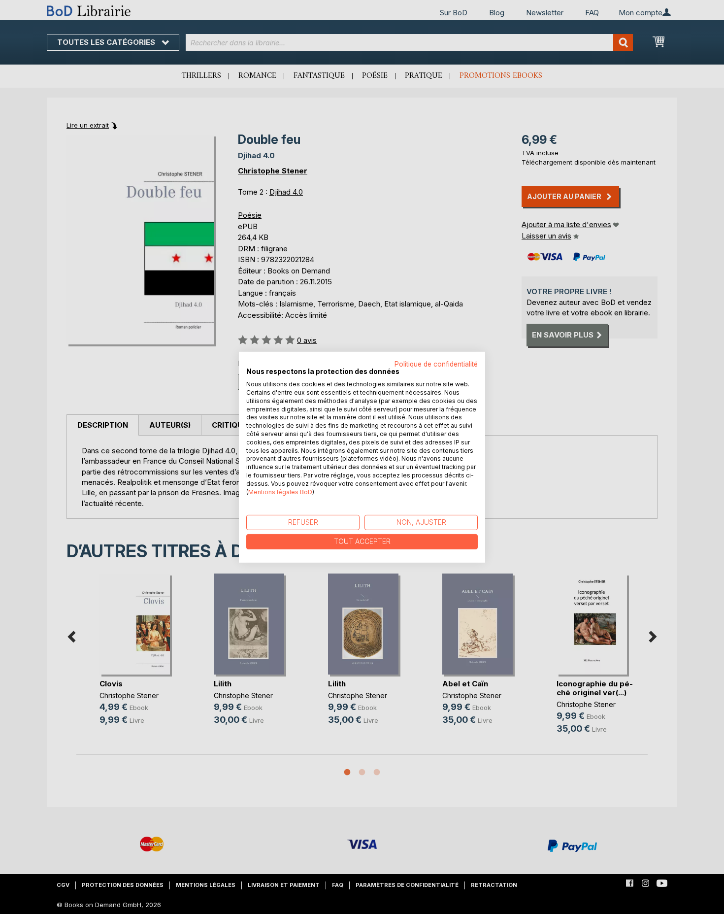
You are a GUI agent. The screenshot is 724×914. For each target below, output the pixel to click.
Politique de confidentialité (436, 364)
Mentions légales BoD (280, 491)
